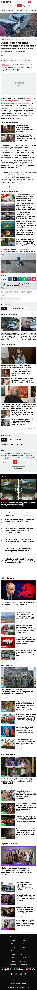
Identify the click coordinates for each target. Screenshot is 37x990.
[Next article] (35, 495)
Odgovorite (6, 462)
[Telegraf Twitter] (16, 974)
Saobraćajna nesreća (14, 298)
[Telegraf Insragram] (21, 974)
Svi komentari (18, 468)
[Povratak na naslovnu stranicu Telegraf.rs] (6, 2)
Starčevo (3, 298)
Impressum (19, 980)
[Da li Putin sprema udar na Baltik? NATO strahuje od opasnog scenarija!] (18, 590)
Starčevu (5, 65)
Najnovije (8, 578)
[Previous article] (1, 495)
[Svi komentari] (12, 444)
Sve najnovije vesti (19, 571)
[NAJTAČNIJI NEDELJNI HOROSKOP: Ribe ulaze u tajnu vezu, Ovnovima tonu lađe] (8, 233)
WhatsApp (21, 286)
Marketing (12, 980)
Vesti (2, 39)
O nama (6, 980)
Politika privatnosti (16, 983)
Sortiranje (4, 444)
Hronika (7, 39)
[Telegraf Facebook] (11, 974)
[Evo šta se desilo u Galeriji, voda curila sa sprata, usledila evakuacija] (18, 489)
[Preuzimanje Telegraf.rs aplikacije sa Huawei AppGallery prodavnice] (30, 969)
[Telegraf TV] (25, 974)
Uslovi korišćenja (25, 292)
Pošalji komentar (18, 308)
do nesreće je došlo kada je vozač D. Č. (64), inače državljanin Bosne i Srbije (18, 100)
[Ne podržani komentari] (22, 444)
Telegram (4, 288)
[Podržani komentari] (17, 444)
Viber (28, 286)
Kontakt (24, 983)
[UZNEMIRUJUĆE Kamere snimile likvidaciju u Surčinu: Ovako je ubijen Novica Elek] (8, 129)
